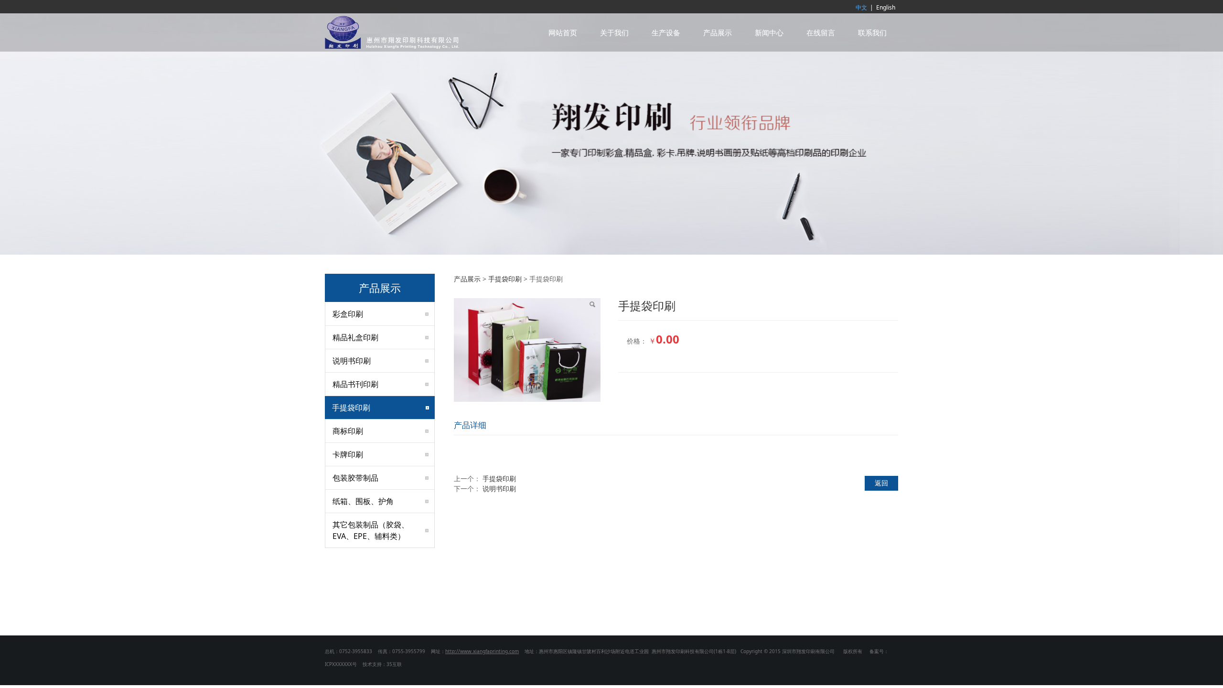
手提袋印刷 (351, 407)
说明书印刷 (352, 360)
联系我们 (872, 32)
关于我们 (614, 32)
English (885, 7)
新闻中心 (769, 32)
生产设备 (666, 32)
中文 (861, 7)
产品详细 (470, 424)
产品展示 (717, 32)
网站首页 (562, 32)
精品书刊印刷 (355, 384)
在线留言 (820, 32)
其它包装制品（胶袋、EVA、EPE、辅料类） (371, 530)
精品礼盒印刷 (355, 337)
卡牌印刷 (348, 454)
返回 (881, 482)
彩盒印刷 (348, 314)
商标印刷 (348, 431)
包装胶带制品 (355, 478)
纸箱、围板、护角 (363, 501)
